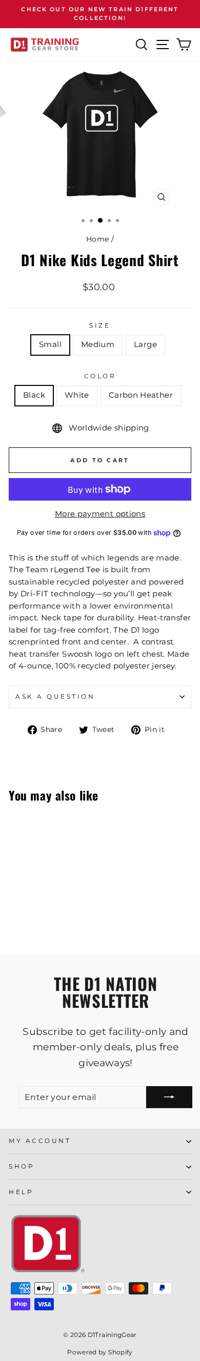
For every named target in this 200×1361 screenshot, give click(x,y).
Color (100, 376)
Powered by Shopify (100, 1352)
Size (99, 325)
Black (34, 395)
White (77, 395)
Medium (97, 344)
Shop (21, 1166)
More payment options (100, 514)
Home (97, 239)
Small (50, 344)
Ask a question (55, 696)
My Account (40, 1140)
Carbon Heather (141, 395)
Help (21, 1192)
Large (145, 344)
